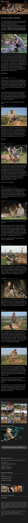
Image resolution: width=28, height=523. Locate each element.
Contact (3, 475)
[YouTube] (5, 497)
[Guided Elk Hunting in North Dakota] (4, 407)
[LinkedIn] (4, 497)
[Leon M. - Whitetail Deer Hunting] (14, 211)
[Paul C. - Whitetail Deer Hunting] (14, 43)
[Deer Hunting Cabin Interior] (11, 407)
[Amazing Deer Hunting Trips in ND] (24, 420)
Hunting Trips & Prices (6, 476)
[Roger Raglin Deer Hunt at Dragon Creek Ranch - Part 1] (24, 488)
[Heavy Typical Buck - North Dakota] (11, 420)
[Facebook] (2, 497)
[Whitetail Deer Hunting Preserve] (17, 407)
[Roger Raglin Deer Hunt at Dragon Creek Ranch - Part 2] (24, 489)
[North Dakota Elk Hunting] (24, 413)
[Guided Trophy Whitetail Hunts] (24, 407)
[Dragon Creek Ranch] (14, 1)
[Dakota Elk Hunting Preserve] (17, 413)
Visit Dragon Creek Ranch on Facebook (12, 447)
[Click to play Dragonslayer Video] (12, 433)
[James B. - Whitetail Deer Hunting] (14, 321)
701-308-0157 (4, 462)
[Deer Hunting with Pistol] (11, 413)
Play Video (5, 440)
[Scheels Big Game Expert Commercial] (17, 489)
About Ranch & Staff (6, 478)
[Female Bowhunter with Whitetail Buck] (4, 413)
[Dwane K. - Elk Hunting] (14, 154)
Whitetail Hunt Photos (6, 480)
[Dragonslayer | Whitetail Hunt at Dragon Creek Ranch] (24, 486)
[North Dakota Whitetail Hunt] (4, 420)
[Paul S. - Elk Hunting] (14, 255)
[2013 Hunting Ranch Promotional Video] (4, 489)
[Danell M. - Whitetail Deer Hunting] (14, 289)
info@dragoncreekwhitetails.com (9, 25)
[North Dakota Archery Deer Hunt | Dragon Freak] (11, 489)
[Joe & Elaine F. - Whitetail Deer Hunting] (14, 356)
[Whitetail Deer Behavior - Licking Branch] (17, 420)
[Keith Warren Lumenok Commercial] (24, 491)
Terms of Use (4, 512)
